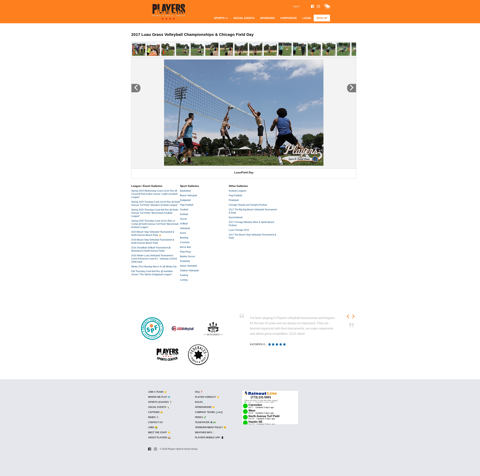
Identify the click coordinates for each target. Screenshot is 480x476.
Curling (184, 280)
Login (306, 18)
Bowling (184, 237)
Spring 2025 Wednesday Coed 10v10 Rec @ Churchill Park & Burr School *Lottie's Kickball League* (154, 194)
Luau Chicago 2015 (239, 230)
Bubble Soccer (187, 256)
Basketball (185, 190)
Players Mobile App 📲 (209, 437)
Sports (219, 18)
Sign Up (321, 18)
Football (184, 209)
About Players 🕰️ (159, 437)
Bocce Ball (185, 247)
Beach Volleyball (188, 195)
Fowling (184, 275)
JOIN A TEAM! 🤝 (157, 392)
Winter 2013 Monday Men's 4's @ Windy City (154, 266)
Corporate (288, 18)
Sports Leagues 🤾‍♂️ (160, 402)
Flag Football (186, 205)
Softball (184, 223)
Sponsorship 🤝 (205, 407)
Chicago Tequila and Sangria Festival (248, 205)
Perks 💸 (200, 417)
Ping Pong (185, 251)
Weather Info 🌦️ (205, 432)
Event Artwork (236, 217)
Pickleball (185, 261)
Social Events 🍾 (159, 407)
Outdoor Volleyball (189, 270)
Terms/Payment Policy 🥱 (210, 427)
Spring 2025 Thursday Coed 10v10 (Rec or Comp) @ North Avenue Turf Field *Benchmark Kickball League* (155, 224)
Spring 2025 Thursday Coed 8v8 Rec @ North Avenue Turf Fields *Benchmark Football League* (154, 212)
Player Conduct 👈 (207, 397)
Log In (296, 6)
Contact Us (155, 422)
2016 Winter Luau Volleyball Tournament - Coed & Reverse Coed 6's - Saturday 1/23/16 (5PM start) (154, 258)
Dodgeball (185, 200)
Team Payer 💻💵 (205, 422)
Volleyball (185, 228)
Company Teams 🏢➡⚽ (209, 412)
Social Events (243, 18)
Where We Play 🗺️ (159, 397)
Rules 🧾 (200, 402)
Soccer (183, 219)
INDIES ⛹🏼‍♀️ (153, 417)
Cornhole (185, 242)
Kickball (184, 214)
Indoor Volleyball (188, 266)
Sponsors (267, 18)
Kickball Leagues (237, 190)
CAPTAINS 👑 (155, 412)
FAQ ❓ (199, 392)
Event (183, 233)
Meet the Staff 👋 (159, 432)
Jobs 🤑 (153, 427)
